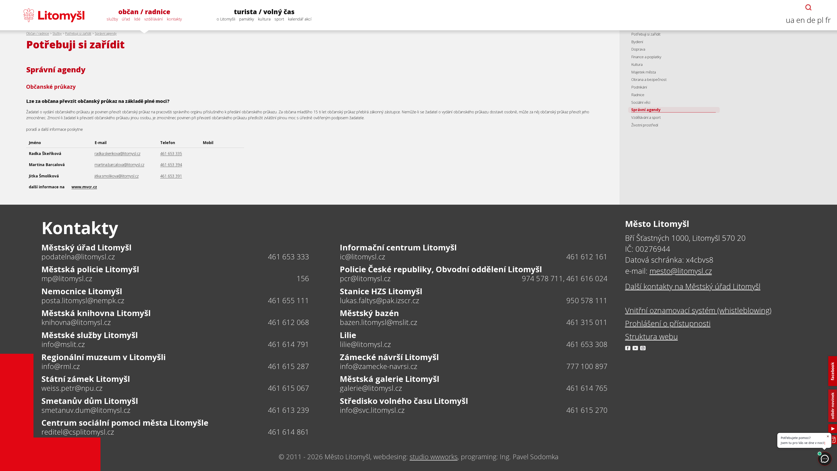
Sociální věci (640, 102)
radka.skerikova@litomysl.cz (117, 153)
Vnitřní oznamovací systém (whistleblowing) (698, 310)
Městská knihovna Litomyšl (96, 313)
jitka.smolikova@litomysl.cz (117, 176)
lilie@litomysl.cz (365, 344)
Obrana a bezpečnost (649, 79)
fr (828, 20)
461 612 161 (586, 257)
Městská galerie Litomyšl (389, 378)
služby (112, 19)
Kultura (637, 64)
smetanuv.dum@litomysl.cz (85, 410)
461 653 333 (288, 257)
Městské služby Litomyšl (89, 335)
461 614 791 (288, 344)
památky (246, 19)
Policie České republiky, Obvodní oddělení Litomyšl (441, 269)
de (811, 20)
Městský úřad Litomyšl (86, 247)
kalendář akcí (299, 19)
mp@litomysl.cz (66, 279)
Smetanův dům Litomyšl (89, 400)
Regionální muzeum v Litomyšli (103, 357)
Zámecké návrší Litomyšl (389, 357)
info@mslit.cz (63, 344)
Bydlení (637, 41)
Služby (57, 33)
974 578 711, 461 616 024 (565, 278)
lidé (137, 19)
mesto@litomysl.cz (681, 271)
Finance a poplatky (646, 56)
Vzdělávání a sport (646, 117)
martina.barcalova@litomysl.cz (119, 164)
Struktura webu (651, 336)
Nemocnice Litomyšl (81, 291)
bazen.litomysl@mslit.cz (378, 322)
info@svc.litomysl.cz (372, 410)
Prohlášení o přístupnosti (668, 323)
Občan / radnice (37, 33)
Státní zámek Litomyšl (85, 378)
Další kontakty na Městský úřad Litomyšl (692, 286)
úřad (126, 19)
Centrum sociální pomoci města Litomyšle (124, 422)
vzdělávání (153, 19)
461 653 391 (171, 176)
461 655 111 (288, 300)
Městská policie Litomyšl (90, 269)
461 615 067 (288, 388)
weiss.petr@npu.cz (71, 388)
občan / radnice (144, 12)
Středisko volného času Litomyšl (404, 400)
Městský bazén (369, 313)
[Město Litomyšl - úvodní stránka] (45, 15)
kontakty (174, 19)
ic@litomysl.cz (362, 257)
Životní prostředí (644, 125)
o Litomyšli (226, 19)
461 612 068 (288, 322)
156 (303, 278)
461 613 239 (288, 410)
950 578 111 (586, 300)
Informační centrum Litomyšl (398, 247)
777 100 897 (586, 366)
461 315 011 (586, 322)
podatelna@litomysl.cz (78, 257)
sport (279, 19)
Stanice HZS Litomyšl (381, 291)
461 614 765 (586, 388)
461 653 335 (171, 153)
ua (790, 20)
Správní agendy (106, 33)
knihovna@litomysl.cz (76, 322)
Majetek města (643, 72)
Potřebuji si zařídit (78, 33)
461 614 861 (288, 432)
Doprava (638, 49)
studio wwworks (434, 456)
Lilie (348, 335)
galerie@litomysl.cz (371, 388)
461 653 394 (171, 164)
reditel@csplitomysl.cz (77, 432)
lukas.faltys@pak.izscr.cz (379, 301)
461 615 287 (288, 366)
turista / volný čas (264, 12)
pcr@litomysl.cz (365, 279)
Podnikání (639, 87)
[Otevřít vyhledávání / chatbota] (808, 7)
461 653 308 (586, 344)
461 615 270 (586, 410)
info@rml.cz (60, 366)
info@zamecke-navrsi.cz (378, 366)
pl (820, 20)
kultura (264, 19)
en (800, 20)
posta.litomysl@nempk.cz (82, 301)
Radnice (637, 94)
